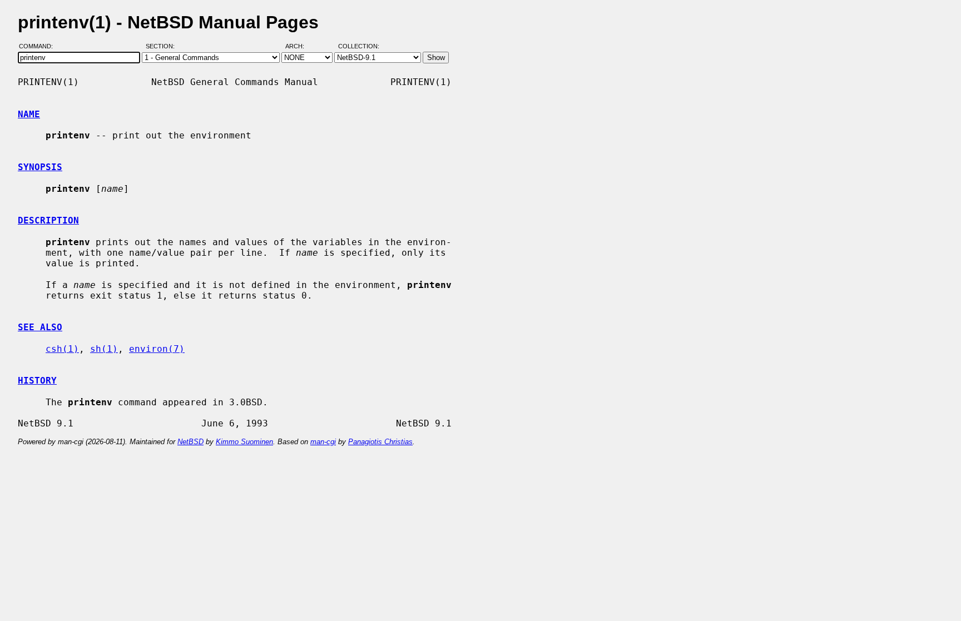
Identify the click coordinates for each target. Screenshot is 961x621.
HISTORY (37, 380)
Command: (39, 46)
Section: (163, 46)
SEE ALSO (40, 327)
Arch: (299, 46)
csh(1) (62, 349)
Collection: (358, 46)
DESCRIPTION (48, 220)
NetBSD (190, 442)
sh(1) (104, 349)
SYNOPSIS (40, 167)
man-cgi (323, 442)
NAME (29, 114)
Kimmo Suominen (244, 442)
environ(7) (157, 349)
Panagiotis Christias (380, 442)
